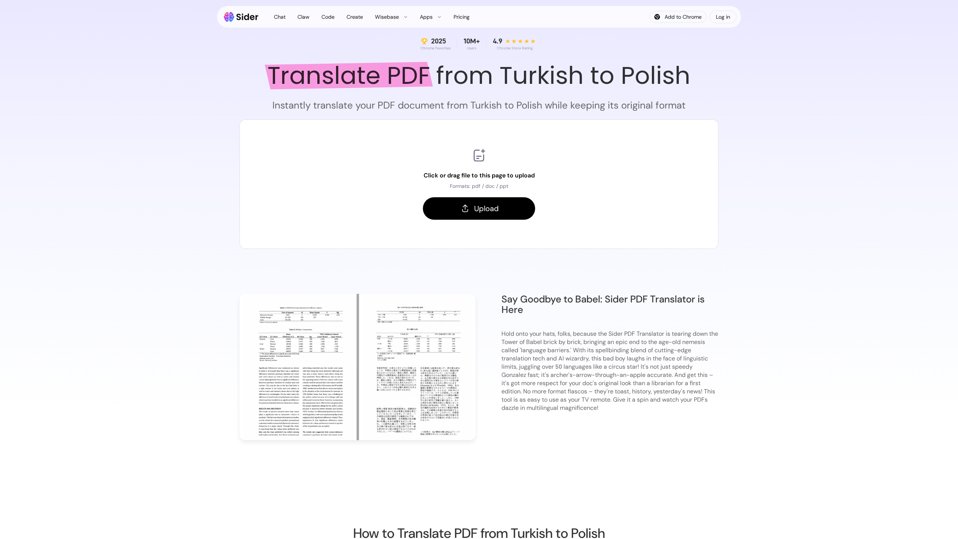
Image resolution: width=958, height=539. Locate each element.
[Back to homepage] (241, 16)
